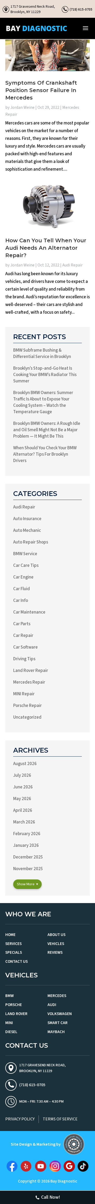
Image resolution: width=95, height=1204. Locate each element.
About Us (56, 935)
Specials (13, 952)
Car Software (25, 647)
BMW (9, 996)
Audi (52, 1005)
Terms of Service (60, 1119)
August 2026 (25, 764)
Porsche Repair (27, 705)
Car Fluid (21, 589)
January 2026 (26, 845)
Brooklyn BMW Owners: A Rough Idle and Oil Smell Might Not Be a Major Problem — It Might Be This (46, 429)
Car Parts (21, 624)
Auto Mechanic (27, 530)
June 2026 (23, 787)
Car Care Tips (26, 565)
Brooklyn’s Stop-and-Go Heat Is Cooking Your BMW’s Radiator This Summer (45, 374)
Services (13, 944)
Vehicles (56, 944)
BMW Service (25, 554)
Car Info (20, 600)
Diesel (11, 1032)
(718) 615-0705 (81, 9)
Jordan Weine (22, 107)
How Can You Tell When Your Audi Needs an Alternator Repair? (45, 247)
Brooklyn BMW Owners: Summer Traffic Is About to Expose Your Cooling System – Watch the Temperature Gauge (43, 402)
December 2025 (28, 857)
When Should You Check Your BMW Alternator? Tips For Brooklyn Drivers (45, 454)
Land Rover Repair (30, 670)
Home (10, 935)
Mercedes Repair (29, 682)
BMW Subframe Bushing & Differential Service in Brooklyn (42, 353)
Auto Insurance (27, 519)
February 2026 (26, 834)
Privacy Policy (20, 1119)
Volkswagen (60, 1014)
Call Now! (50, 1197)
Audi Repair (72, 265)
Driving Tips (24, 659)
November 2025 (28, 869)
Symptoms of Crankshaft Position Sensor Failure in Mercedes (41, 90)
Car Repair (23, 635)
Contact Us (16, 961)
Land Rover (16, 1014)
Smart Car (58, 1023)
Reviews (55, 952)
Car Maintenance (29, 612)
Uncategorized (27, 717)
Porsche (13, 1005)
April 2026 (22, 810)
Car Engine (23, 577)
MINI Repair (24, 694)
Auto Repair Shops (30, 542)
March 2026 (24, 822)
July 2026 (22, 775)
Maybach (56, 1032)
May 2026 (22, 799)
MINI (9, 1023)
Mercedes (57, 996)
